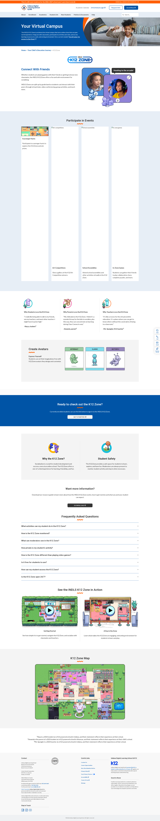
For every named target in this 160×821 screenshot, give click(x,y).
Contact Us (84, 762)
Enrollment (32, 15)
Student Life (54, 15)
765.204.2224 (34, 785)
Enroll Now (130, 8)
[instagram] (26, 810)
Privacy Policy (84, 771)
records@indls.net (35, 787)
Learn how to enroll (68, 2)
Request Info (115, 8)
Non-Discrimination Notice (88, 768)
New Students (66, 15)
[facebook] (22, 810)
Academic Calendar (82, 8)
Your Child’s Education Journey (39, 50)
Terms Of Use (84, 780)
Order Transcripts (25, 789)
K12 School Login (98, 8)
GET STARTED (79, 417)
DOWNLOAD (79, 505)
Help (93, 15)
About (23, 15)
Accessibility (84, 777)
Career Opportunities (86, 765)
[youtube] (30, 810)
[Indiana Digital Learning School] (30, 7)
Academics (43, 15)
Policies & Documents (81, 15)
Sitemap (83, 783)
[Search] (123, 15)
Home (23, 50)
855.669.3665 (45, 783)
